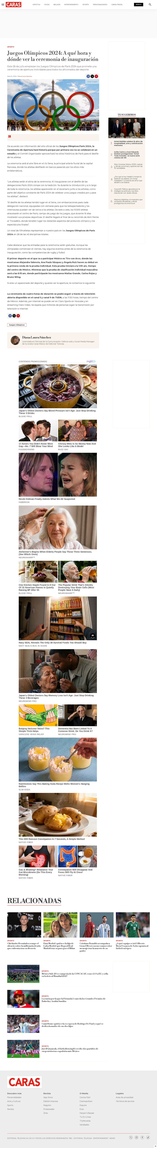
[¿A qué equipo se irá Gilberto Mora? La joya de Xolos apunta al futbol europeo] (133, 925)
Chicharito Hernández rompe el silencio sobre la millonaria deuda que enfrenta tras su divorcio (24, 946)
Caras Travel (117, 4)
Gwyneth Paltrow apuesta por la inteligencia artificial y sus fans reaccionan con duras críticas (127, 191)
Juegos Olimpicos (17, 325)
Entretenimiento (71, 4)
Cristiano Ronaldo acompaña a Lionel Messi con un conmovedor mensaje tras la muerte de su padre (96, 947)
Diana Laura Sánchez (25, 76)
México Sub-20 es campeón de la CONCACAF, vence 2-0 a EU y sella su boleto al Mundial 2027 (75, 975)
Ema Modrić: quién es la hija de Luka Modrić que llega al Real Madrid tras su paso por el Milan (59, 946)
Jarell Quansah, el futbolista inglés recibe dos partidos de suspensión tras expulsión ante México (70, 1050)
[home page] (13, 4)
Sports (86, 4)
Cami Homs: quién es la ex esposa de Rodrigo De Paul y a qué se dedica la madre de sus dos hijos (72, 1025)
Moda (46, 4)
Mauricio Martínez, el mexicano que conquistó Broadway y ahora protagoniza (128, 201)
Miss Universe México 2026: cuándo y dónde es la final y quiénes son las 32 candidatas (128, 166)
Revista (138, 4)
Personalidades (100, 4)
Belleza (57, 4)
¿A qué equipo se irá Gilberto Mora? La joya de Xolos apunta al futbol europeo (132, 946)
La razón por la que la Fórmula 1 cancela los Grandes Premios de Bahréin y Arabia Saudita (74, 1000)
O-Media (84, 1093)
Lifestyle (36, 4)
